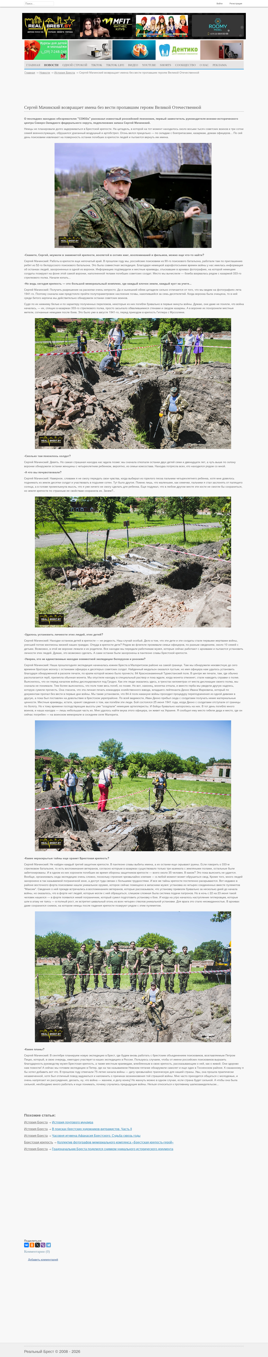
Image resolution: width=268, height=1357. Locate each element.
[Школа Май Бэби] (46, 59)
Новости (44, 72)
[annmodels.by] (162, 36)
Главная (30, 72)
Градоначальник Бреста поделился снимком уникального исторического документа (112, 1149)
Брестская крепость (38, 1142)
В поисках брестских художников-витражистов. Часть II (92, 1129)
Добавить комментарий (43, 1259)
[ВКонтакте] (26, 1245)
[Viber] (43, 1245)
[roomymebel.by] (218, 35)
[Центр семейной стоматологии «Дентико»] (178, 59)
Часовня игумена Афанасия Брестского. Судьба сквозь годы (96, 1135)
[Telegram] (48, 1245)
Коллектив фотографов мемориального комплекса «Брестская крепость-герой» (115, 1142)
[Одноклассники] (32, 1245)
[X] (37, 1245)
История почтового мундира (72, 1122)
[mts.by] (90, 59)
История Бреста (64, 72)
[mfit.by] (106, 36)
